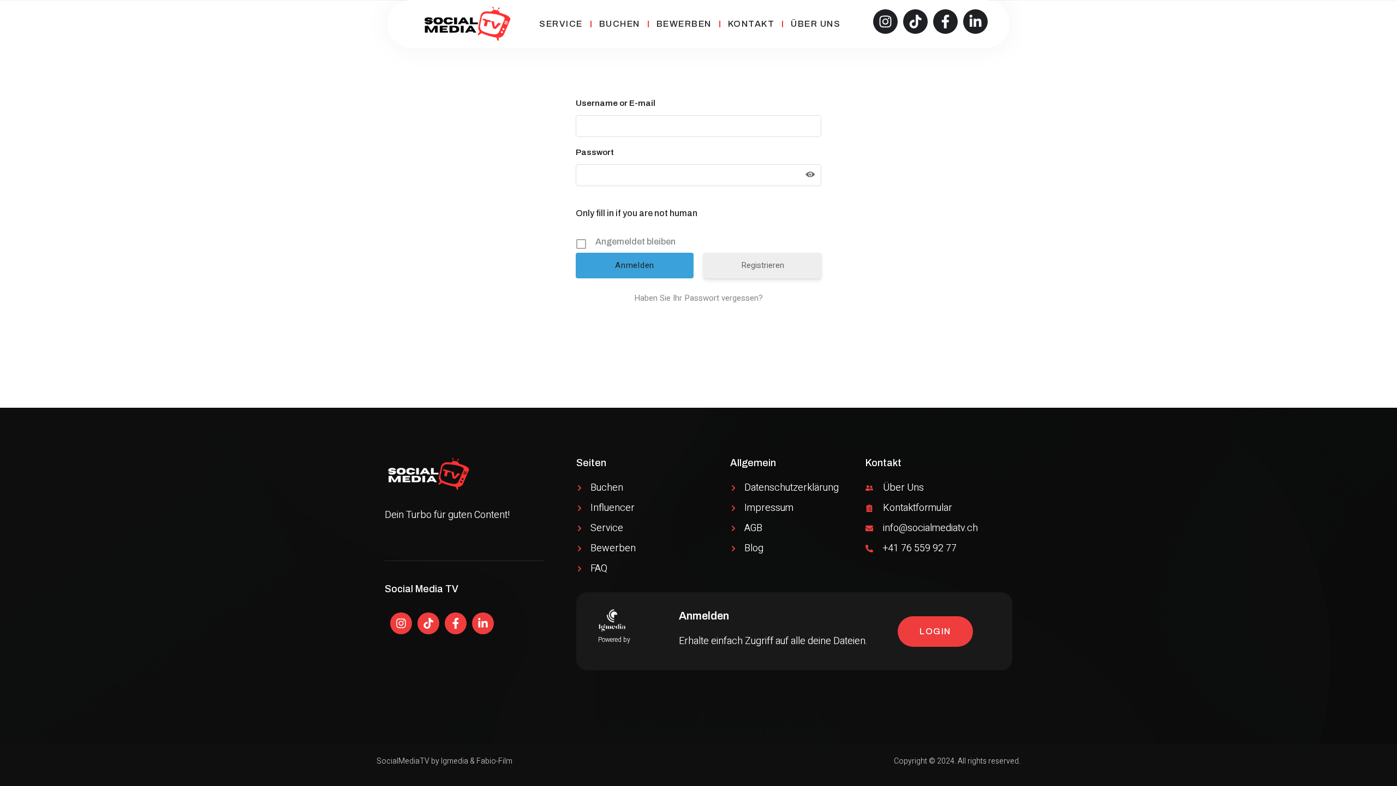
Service (561, 23)
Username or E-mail (615, 103)
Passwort (595, 152)
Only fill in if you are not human (636, 213)
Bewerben (684, 23)
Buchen (619, 23)
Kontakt (751, 23)
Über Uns (815, 23)
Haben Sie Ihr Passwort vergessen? (698, 298)
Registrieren (762, 265)
